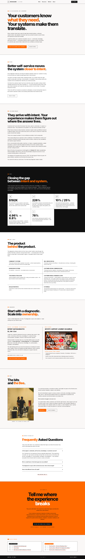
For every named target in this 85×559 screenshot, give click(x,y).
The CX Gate (16, 547)
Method (49, 1)
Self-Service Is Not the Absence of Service (22, 549)
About (54, 1)
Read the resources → (52, 410)
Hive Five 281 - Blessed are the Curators (57, 549)
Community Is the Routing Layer (20, 545)
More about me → (42, 410)
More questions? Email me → (42, 474)
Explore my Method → (32, 46)
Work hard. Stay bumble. (12, 557)
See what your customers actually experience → (17, 46)
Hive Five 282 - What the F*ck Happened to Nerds (59, 547)
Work (39, 1)
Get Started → (74, 1)
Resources (44, 1)
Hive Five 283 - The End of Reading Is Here (58, 545)
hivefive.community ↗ (73, 557)
